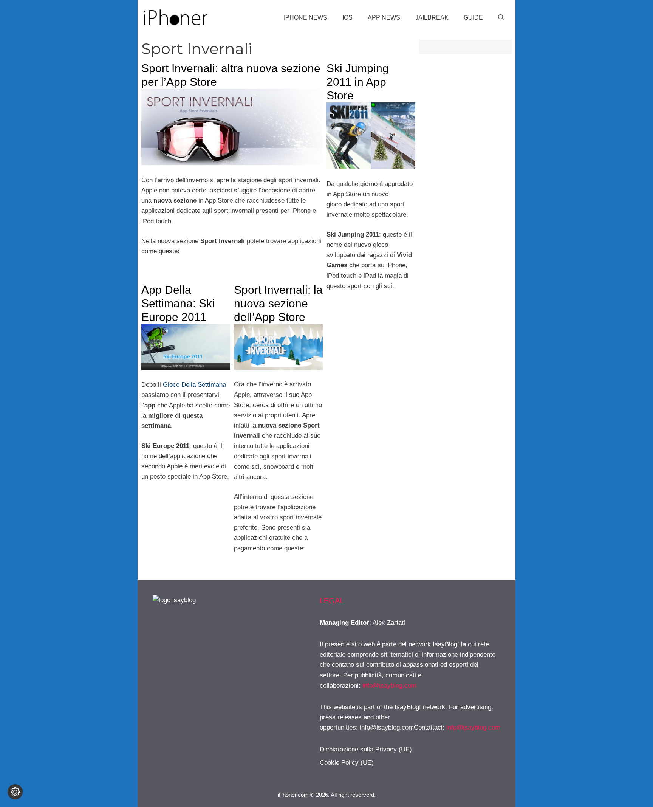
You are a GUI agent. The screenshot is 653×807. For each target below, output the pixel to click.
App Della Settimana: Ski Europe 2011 (178, 303)
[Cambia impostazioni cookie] (15, 791)
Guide (473, 17)
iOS (347, 17)
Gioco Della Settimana (194, 384)
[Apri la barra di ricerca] (501, 17)
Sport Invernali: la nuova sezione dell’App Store (278, 303)
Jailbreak (432, 17)
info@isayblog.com (389, 685)
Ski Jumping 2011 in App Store (357, 82)
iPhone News (305, 17)
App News (384, 17)
